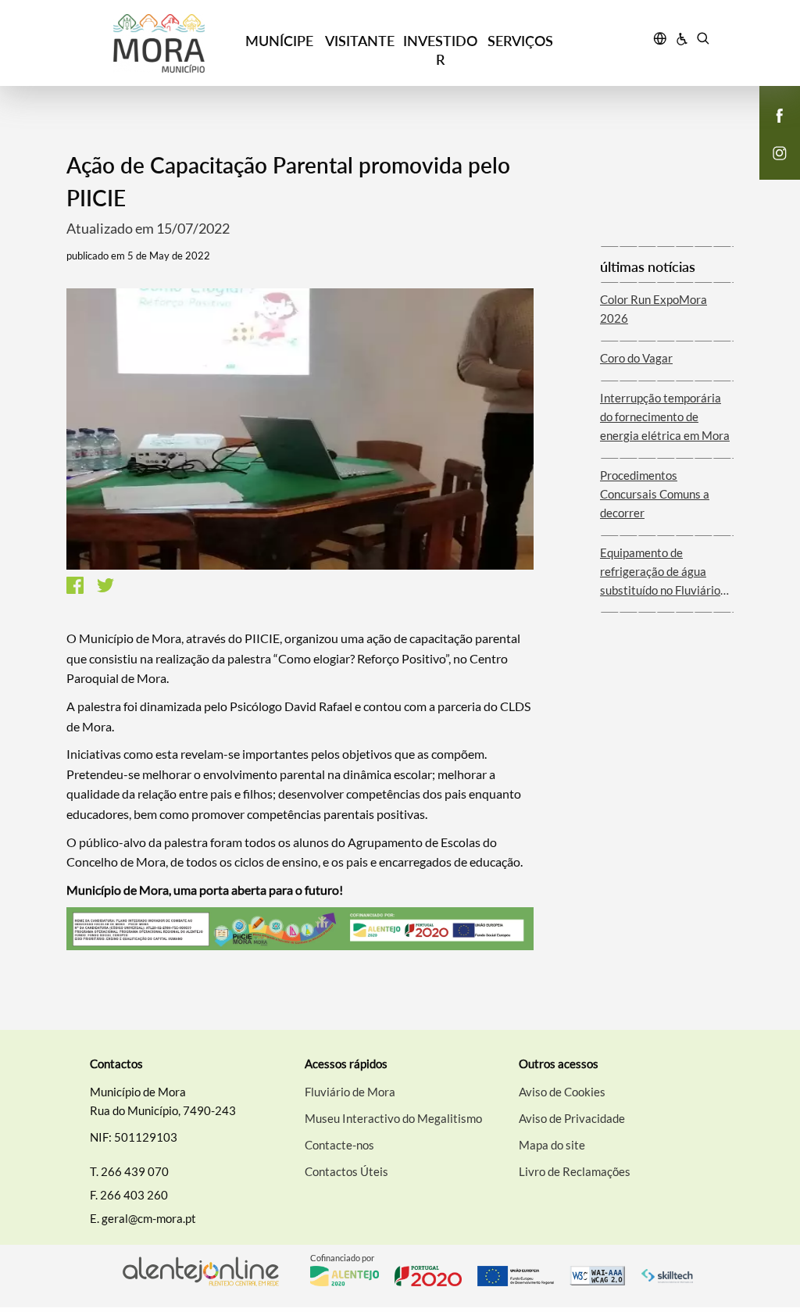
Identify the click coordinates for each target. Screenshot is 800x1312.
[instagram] (780, 151)
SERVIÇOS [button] (520, 40)
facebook (770, 131)
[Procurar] (702, 40)
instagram (770, 168)
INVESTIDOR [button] (440, 50)
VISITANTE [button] (360, 40)
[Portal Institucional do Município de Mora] (158, 43)
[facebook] (780, 114)
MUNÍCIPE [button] (279, 40)
